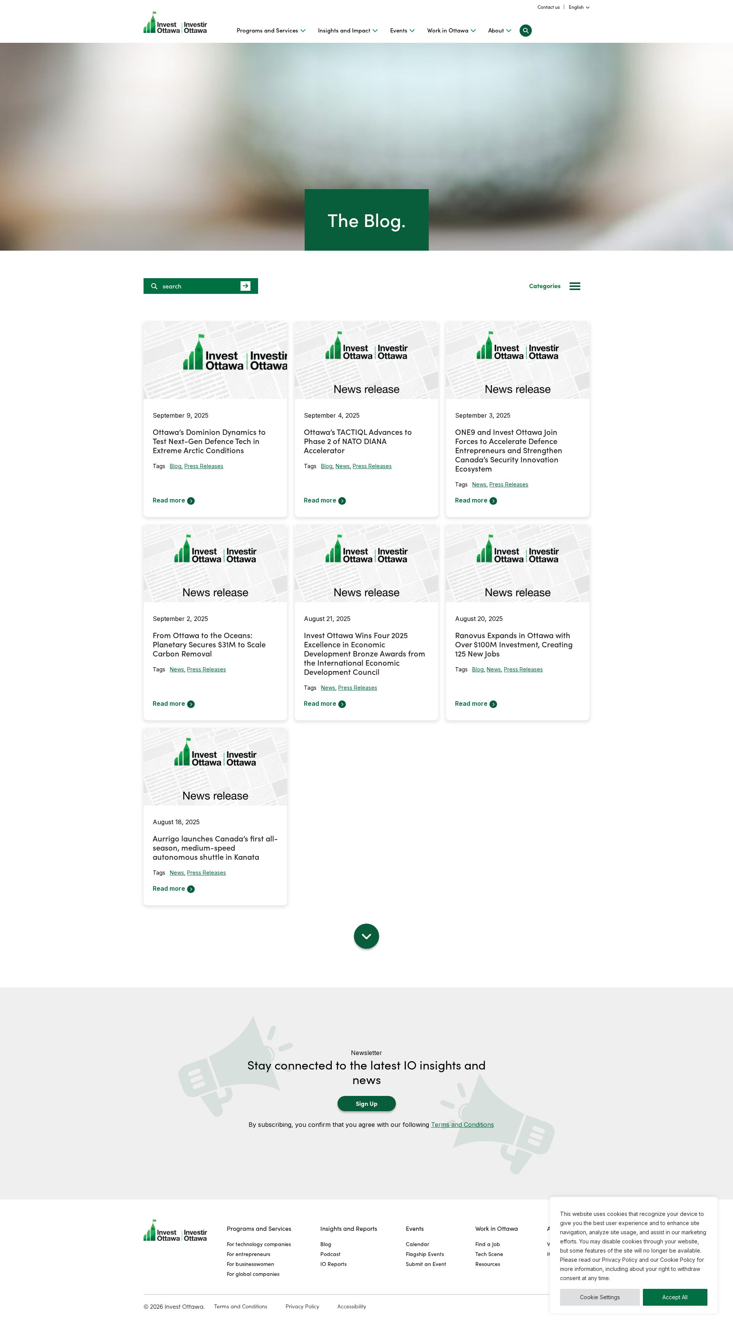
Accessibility (351, 1306)
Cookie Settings (600, 1297)
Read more (169, 500)
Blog (175, 466)
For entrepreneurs (248, 1254)
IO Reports (333, 1263)
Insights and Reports (348, 1228)
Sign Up (367, 1103)
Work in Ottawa (447, 30)
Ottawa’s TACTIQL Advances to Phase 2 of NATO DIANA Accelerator (358, 440)
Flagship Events (425, 1254)
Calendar (417, 1244)
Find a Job (487, 1244)
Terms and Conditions (462, 1124)
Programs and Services (267, 30)
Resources (487, 1263)
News (343, 466)
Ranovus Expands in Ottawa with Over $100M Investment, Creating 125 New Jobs (514, 644)
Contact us (549, 7)
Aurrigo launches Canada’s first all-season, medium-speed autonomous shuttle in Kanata (215, 847)
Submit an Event (426, 1263)
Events (398, 30)
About (496, 30)
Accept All (675, 1297)
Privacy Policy (302, 1306)
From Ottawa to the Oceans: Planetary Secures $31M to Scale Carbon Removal (209, 644)
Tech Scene (489, 1254)
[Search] (526, 30)
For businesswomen (250, 1263)
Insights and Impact (344, 30)
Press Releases (203, 466)
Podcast (330, 1254)
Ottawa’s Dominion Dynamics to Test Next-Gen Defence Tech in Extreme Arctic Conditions (209, 440)
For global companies (253, 1273)
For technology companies (259, 1244)
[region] (634, 1255)
